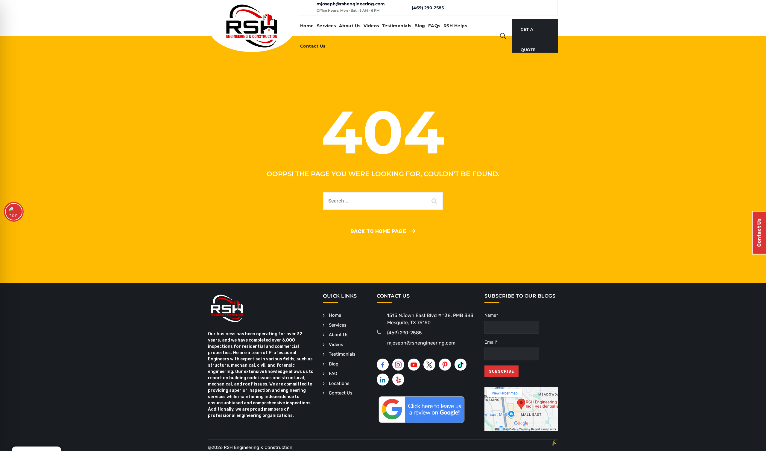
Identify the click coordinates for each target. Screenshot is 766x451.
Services (326, 25)
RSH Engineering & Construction (258, 447)
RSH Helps (455, 25)
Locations (339, 383)
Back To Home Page (378, 231)
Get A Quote (528, 33)
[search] (503, 36)
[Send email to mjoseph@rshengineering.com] (307, 8)
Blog (419, 25)
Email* (491, 342)
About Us (350, 25)
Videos (371, 25)
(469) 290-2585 (428, 7)
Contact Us (313, 46)
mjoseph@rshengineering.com (351, 4)
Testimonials (396, 25)
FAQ (333, 373)
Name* (491, 315)
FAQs (434, 25)
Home (307, 25)
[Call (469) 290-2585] (402, 7)
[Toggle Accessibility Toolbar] (13, 211)
